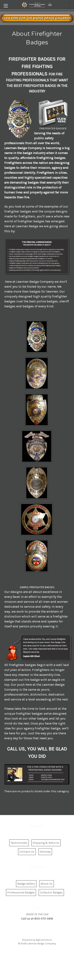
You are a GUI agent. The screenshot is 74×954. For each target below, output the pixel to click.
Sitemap (45, 851)
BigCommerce (44, 939)
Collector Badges (51, 892)
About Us (46, 883)
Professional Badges (21, 892)
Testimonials (19, 843)
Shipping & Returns (46, 843)
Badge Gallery (26, 883)
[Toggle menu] (5, 5)
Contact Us (27, 851)
